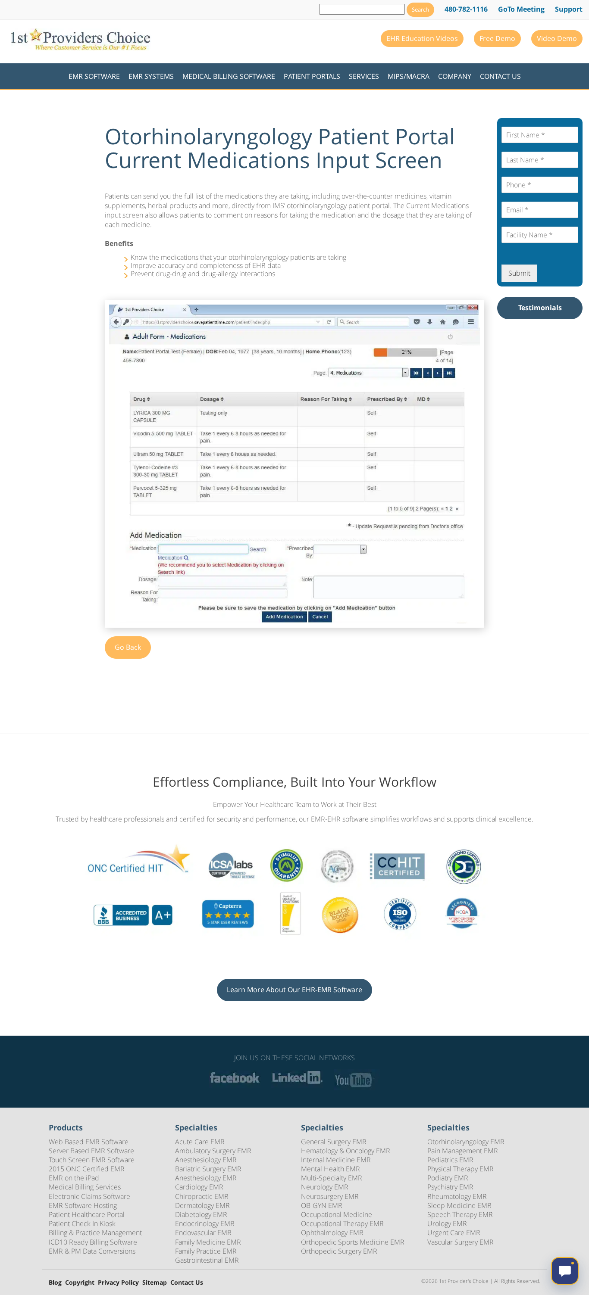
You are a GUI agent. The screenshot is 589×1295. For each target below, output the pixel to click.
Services (364, 76)
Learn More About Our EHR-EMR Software (294, 989)
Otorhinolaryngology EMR (465, 1141)
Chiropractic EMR (202, 1196)
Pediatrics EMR (450, 1159)
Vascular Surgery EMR (460, 1242)
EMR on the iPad (74, 1178)
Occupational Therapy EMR (342, 1223)
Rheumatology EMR (457, 1196)
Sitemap (154, 1282)
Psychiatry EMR (450, 1187)
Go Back (128, 647)
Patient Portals (312, 76)
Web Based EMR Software (88, 1141)
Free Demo (497, 38)
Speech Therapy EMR (460, 1214)
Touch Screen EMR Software (92, 1159)
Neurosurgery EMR (330, 1196)
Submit (519, 273)
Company (454, 76)
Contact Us (500, 76)
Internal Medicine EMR (336, 1159)
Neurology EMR (324, 1187)
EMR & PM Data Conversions (92, 1251)
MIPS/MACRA (408, 76)
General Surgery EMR (334, 1141)
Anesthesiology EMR (206, 1159)
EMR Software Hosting (83, 1205)
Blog (55, 1282)
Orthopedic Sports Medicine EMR (352, 1242)
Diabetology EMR (201, 1214)
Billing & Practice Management (95, 1232)
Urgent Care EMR (453, 1232)
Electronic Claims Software (89, 1196)
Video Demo (557, 38)
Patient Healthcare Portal (87, 1214)
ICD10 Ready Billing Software (93, 1242)
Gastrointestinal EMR (207, 1260)
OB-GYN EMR (321, 1205)
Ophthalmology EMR (332, 1232)
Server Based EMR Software (91, 1150)
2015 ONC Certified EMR (87, 1169)
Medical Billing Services (85, 1187)
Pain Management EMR (462, 1150)
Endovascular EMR (203, 1232)
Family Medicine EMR (208, 1242)
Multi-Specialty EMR (331, 1178)
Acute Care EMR (200, 1141)
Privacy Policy (118, 1282)
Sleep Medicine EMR (459, 1205)
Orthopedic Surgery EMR (339, 1251)
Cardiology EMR (199, 1187)
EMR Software (94, 76)
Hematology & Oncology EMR (345, 1150)
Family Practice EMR (206, 1251)
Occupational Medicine (336, 1214)
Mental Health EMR (330, 1169)
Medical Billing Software (228, 76)
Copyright (79, 1282)
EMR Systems (151, 76)
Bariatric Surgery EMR (208, 1169)
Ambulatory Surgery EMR (213, 1150)
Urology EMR (447, 1223)
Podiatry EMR (447, 1178)
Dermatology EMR (202, 1205)
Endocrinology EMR (205, 1223)
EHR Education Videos (422, 38)
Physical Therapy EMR (460, 1169)
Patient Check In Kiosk (82, 1223)
